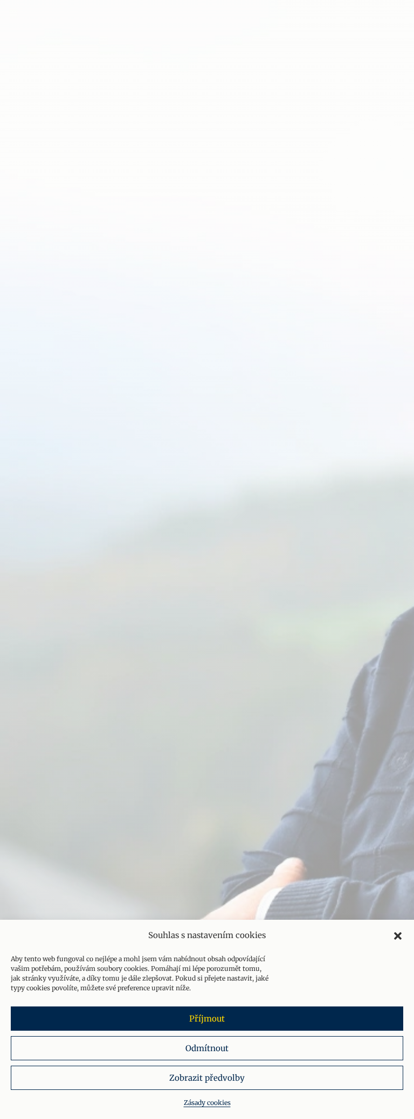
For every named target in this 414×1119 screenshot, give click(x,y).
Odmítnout (207, 1048)
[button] (397, 936)
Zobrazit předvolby (207, 1078)
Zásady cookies (207, 1103)
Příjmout (207, 1018)
